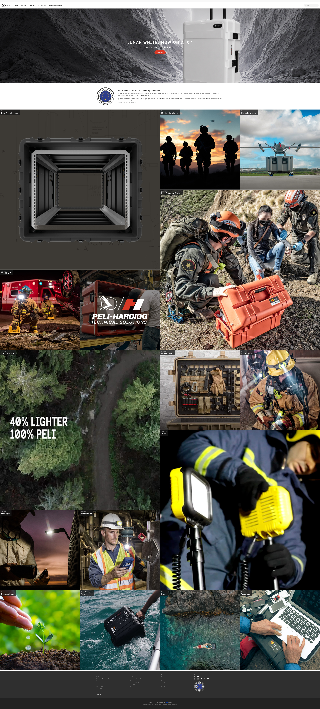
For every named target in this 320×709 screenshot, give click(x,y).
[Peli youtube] (194, 677)
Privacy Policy (158, 704)
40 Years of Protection (102, 687)
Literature (163, 683)
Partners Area (132, 681)
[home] (5, 5)
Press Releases (100, 683)
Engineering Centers (101, 685)
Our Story (98, 677)
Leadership (99, 691)
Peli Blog (163, 687)
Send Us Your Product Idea (136, 679)
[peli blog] (208, 679)
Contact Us (131, 677)
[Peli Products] (194, 679)
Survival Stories (165, 677)
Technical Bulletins (134, 685)
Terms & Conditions (148, 704)
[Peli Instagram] (198, 679)
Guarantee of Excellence (135, 683)
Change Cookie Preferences (170, 704)
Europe (170, 702)
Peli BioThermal (100, 695)
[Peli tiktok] (201, 679)
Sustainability (99, 689)
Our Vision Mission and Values (104, 679)
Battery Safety (132, 687)
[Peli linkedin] (198, 677)
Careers (98, 681)
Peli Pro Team (165, 681)
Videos (163, 679)
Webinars (163, 685)
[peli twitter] (204, 679)
